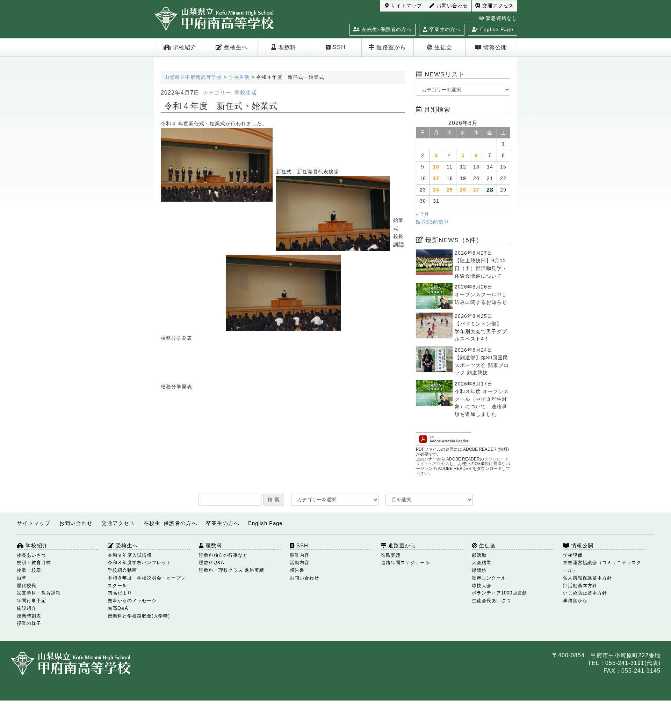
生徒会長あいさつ (491, 600)
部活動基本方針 (580, 585)
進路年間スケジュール (405, 562)
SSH (338, 47)
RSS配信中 (434, 222)
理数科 (286, 47)
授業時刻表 (29, 616)
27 (476, 190)
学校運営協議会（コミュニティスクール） (602, 566)
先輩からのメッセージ (132, 600)
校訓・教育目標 (34, 562)
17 (436, 178)
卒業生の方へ (444, 29)
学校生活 (246, 93)
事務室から (575, 600)
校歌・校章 (29, 570)
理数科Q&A (211, 562)
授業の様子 (29, 623)
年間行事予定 (31, 600)
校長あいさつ (31, 555)
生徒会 (442, 47)
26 (463, 190)
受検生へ (235, 47)
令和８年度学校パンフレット (139, 562)
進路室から (390, 47)
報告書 (297, 570)
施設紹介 (26, 608)
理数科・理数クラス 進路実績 (231, 570)
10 (436, 167)
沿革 (22, 578)
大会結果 (481, 562)
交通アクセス (497, 5)
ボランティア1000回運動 (499, 593)
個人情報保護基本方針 (587, 578)
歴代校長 (26, 585)
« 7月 (422, 214)
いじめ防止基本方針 (585, 593)
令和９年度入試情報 (130, 555)
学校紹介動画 (122, 570)
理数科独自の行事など (223, 555)
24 (436, 190)
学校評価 (573, 555)
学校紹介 (183, 47)
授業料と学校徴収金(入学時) (139, 616)
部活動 (479, 555)
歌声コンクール (489, 578)
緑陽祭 (479, 570)
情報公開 (494, 47)
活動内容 (299, 562)
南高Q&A (118, 608)
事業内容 (299, 555)
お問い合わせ (451, 5)
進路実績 (391, 555)
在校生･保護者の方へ (386, 29)
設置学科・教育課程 (39, 593)
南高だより (120, 593)
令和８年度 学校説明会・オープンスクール (147, 581)
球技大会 (481, 585)
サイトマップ (405, 5)
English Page (495, 29)
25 (450, 190)
